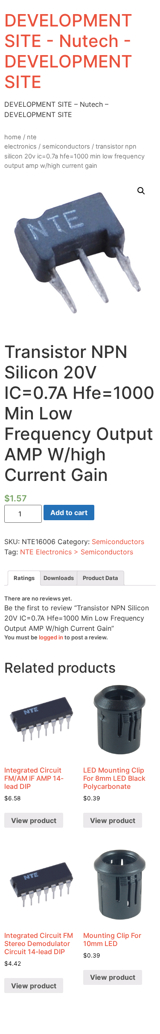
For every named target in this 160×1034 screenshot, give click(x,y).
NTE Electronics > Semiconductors (76, 552)
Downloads (59, 577)
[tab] (24, 578)
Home (12, 137)
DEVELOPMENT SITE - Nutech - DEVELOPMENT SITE (68, 51)
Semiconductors (66, 146)
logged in (51, 637)
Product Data (100, 577)
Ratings (24, 577)
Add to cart (68, 512)
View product (33, 820)
